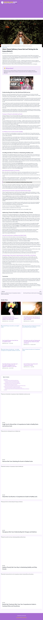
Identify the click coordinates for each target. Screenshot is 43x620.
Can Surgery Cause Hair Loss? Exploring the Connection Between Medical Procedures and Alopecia (32, 341)
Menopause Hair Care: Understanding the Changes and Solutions (19, 532)
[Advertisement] (21, 11)
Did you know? (6, 379)
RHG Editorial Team (5, 53)
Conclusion (5, 389)
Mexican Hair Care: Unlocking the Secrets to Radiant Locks (17, 461)
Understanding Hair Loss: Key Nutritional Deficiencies (11, 380)
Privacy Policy (18, 617)
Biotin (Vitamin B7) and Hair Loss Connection (11, 384)
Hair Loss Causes (4, 47)
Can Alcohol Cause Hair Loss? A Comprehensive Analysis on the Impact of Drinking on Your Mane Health (10, 318)
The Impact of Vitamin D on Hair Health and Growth (12, 381)
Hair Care (3, 422)
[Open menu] (41, 2)
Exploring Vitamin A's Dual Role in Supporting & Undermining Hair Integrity (15, 385)
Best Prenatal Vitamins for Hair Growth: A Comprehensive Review (32, 293)
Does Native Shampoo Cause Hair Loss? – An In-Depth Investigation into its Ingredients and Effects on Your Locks (10, 365)
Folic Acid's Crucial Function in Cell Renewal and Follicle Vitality (13, 387)
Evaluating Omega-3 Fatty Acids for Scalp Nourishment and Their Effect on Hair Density (17, 388)
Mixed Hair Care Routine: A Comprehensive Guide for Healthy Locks (19, 496)
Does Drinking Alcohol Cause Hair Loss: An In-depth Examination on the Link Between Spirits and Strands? (32, 318)
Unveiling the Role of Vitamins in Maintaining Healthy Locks (12, 383)
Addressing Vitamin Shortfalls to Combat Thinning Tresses (12, 386)
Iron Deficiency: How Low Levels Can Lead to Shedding (12, 382)
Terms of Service (24, 617)
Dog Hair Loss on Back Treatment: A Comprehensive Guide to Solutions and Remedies (11, 293)
